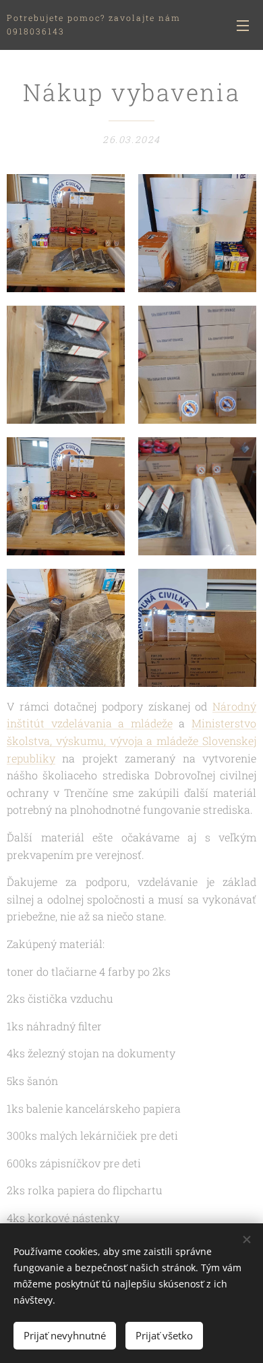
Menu (242, 24)
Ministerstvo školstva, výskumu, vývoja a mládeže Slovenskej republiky (131, 740)
